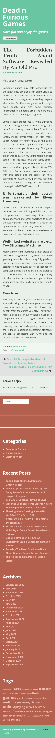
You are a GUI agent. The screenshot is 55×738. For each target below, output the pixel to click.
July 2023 (10, 600)
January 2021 (13, 649)
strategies (45, 711)
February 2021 (13, 645)
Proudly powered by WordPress (20, 729)
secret (30, 707)
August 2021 (12, 622)
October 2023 (13, 596)
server (39, 707)
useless (36, 716)
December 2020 (14, 653)
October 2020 (13, 660)
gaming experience (33, 698)
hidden (45, 698)
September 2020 (15, 664)
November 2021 (14, 611)
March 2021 (12, 641)
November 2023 (14, 592)
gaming (21, 698)
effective (7, 693)
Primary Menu (10, 38)
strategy (7, 715)
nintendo (36, 702)
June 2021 (11, 630)
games (9, 697)
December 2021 (14, 607)
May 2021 (11, 634)
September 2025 (15, 584)
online (9, 706)
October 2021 (13, 615)
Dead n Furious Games (15, 17)
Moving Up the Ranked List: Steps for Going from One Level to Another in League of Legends (27, 492)
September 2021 (15, 619)
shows (6, 712)
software (13, 350)
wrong (16, 719)
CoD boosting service (30, 689)
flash (35, 693)
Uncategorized (14, 456)
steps (35, 711)
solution (27, 711)
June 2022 (11, 603)
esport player (26, 694)
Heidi (6, 733)
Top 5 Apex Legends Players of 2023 (26, 499)
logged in (22, 387)
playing (20, 707)
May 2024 (11, 588)
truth (21, 350)
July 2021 (10, 626)
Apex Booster (8, 689)
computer (45, 688)
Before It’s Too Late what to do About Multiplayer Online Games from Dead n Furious (28, 530)
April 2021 (11, 638)
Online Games (14, 452)
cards (17, 689)
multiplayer (12, 702)
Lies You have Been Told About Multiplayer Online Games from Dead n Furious (28, 541)
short (46, 707)
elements (16, 693)
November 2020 (14, 657)
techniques (19, 715)
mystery (26, 702)
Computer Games (19, 346)
